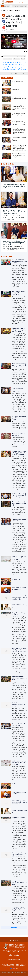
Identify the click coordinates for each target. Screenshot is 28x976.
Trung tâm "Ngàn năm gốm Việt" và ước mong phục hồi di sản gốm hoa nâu (19, 365)
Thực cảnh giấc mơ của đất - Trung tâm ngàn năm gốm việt (19, 503)
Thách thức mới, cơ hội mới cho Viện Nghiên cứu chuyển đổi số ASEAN (19, 293)
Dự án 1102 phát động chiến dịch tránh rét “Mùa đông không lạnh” (19, 558)
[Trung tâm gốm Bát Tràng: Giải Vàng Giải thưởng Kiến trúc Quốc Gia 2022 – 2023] (6, 651)
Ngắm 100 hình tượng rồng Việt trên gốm (19, 434)
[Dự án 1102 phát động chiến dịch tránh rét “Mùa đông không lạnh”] (6, 559)
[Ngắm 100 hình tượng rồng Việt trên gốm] (6, 436)
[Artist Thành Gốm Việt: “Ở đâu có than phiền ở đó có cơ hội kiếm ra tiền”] (6, 598)
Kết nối (3, 237)
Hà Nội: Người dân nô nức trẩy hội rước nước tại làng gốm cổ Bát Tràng (19, 330)
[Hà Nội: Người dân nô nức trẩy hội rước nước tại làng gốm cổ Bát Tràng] (6, 331)
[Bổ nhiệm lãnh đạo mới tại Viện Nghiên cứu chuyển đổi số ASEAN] (6, 262)
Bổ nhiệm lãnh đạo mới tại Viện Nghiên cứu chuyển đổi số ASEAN (19, 261)
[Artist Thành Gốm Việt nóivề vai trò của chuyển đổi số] (6, 607)
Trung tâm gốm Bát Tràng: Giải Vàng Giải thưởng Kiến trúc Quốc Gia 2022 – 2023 (19, 650)
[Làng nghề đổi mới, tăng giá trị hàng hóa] (6, 615)
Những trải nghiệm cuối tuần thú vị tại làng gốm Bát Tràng (19, 678)
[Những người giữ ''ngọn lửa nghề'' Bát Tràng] (6, 521)
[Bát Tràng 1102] (6, 581)
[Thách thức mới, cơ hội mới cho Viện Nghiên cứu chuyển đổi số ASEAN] (6, 294)
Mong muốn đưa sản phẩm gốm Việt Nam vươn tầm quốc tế (19, 418)
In (23, 73)
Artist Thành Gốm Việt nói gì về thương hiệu (19, 588)
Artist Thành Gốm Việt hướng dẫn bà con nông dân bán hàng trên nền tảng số (14, 242)
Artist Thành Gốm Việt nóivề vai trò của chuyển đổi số (19, 606)
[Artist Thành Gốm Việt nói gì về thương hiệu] (6, 590)
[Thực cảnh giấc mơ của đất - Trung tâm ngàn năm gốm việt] (6, 504)
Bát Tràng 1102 (16, 579)
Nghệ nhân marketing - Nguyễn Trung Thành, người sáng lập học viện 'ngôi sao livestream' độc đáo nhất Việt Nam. (19, 931)
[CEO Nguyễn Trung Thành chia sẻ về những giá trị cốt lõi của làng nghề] (6, 496)
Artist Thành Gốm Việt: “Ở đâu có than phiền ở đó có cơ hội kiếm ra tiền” (14, 186)
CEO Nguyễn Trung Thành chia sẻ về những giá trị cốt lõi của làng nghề (19, 495)
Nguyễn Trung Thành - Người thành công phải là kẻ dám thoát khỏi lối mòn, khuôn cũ (14, 212)
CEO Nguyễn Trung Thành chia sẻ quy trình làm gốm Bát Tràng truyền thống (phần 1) (19, 454)
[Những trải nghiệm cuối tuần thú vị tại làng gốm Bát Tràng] (6, 679)
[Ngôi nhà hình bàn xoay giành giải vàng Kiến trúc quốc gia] (6, 705)
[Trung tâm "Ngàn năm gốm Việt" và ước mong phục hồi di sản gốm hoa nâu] (6, 366)
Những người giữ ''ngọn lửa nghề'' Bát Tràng (19, 519)
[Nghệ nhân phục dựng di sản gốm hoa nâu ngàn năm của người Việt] (6, 390)
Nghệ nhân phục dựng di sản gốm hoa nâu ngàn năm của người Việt (19, 389)
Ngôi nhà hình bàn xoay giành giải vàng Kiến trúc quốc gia (18, 704)
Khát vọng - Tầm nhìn (6, 180)
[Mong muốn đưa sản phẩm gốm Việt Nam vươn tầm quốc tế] (6, 419)
